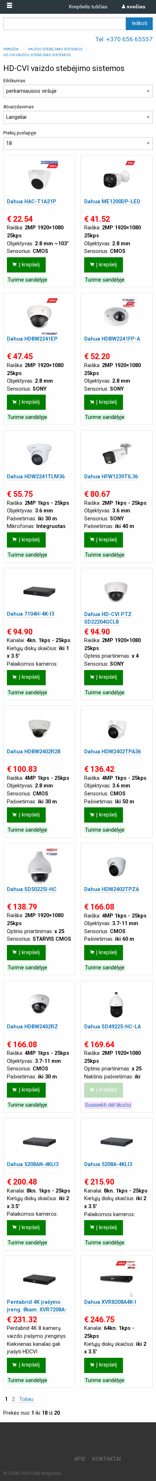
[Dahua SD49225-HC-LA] (116, 1004)
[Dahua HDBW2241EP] (39, 316)
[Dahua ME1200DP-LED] (116, 179)
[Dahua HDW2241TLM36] (39, 454)
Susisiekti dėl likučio (108, 1105)
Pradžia (11, 49)
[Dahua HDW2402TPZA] (116, 867)
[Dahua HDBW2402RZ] (39, 1004)
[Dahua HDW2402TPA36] (116, 729)
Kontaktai (106, 1459)
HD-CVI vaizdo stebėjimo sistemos (37, 55)
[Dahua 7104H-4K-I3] (39, 591)
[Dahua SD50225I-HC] (39, 867)
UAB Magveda (46, 1473)
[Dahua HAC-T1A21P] (39, 179)
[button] (9, 6)
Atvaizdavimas (18, 106)
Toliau (26, 1399)
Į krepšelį (29, 265)
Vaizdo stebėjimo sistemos (55, 49)
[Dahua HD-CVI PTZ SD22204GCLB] (116, 591)
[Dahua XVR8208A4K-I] (116, 1279)
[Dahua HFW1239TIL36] (116, 454)
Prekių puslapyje (19, 133)
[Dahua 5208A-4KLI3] (116, 1142)
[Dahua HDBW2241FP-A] (116, 316)
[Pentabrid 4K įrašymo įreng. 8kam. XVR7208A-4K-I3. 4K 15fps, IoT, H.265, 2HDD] (39, 1279)
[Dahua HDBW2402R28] (39, 729)
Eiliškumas (14, 80)
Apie (80, 1459)
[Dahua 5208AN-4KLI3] (39, 1142)
